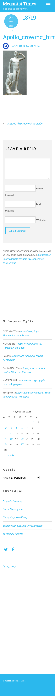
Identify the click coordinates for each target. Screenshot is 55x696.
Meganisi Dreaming (12, 501)
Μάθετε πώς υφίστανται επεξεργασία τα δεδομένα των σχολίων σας (27, 258)
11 (11, 433)
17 (5, 438)
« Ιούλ (11, 455)
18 (11, 438)
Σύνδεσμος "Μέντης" (13, 533)
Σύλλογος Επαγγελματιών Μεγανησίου (23, 525)
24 (5, 444)
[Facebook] (13, 549)
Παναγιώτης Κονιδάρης (15, 517)
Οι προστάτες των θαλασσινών (25, 123)
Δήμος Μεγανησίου (13, 509)
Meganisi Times (13, 680)
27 (22, 444)
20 (22, 438)
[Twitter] (6, 549)
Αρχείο (6, 477)
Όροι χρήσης (9, 566)
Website (41, 219)
